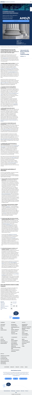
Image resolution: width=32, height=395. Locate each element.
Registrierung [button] (23, 378)
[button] (31, 8)
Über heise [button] (22, 390)
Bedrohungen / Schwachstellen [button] (26, 326)
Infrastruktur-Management (4, 306)
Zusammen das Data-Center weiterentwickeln (15, 46)
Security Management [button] (25, 334)
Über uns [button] (26, 390)
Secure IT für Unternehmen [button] (5, 359)
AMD (1, 309)
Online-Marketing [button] (3, 363)
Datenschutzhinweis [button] (7, 390)
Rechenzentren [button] (13, 351)
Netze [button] (2, 337)
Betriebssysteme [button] (13, 324)
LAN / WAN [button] (2, 339)
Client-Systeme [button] (3, 324)
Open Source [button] (13, 332)
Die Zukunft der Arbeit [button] (4, 358)
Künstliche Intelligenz (4, 308)
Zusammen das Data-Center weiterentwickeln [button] (5, 362)
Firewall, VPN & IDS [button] (25, 330)
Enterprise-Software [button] (14, 325)
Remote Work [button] (3, 325)
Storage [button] (2, 328)
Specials (8, 46)
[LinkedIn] (16, 392)
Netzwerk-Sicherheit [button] (4, 343)
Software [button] (13, 322)
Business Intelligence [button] (14, 340)
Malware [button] (23, 332)
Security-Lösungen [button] (25, 333)
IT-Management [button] (14, 337)
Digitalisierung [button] (13, 346)
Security (23, 46)
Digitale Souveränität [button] (14, 344)
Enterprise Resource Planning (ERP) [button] (15, 348)
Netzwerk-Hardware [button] (4, 329)
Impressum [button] (18, 390)
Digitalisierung (3, 307)
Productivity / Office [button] (14, 333)
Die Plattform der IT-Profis (4, 46)
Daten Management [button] (14, 343)
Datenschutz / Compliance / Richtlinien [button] (26, 329)
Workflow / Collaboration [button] (15, 329)
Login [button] (15, 378)
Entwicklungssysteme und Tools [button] (15, 328)
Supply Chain (2, 305)
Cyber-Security (3, 302)
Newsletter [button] (8, 378)
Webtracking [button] (13, 390)
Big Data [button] (12, 339)
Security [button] (23, 322)
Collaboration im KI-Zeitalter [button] (5, 355)
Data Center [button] (24, 337)
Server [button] (2, 327)
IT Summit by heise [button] (3, 357)
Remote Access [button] (3, 340)
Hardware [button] (3, 322)
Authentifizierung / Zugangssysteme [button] (25, 325)
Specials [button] (2, 353)
